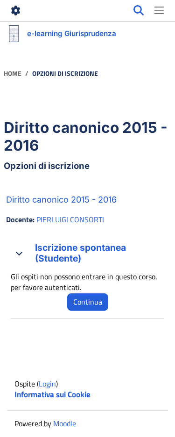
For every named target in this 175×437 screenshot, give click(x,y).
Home (12, 74)
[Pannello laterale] (159, 10)
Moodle (64, 423)
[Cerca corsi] (138, 10)
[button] (19, 253)
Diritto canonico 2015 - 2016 (61, 199)
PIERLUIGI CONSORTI (70, 219)
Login (47, 383)
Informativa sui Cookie (52, 394)
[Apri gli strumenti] (16, 10)
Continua (87, 301)
